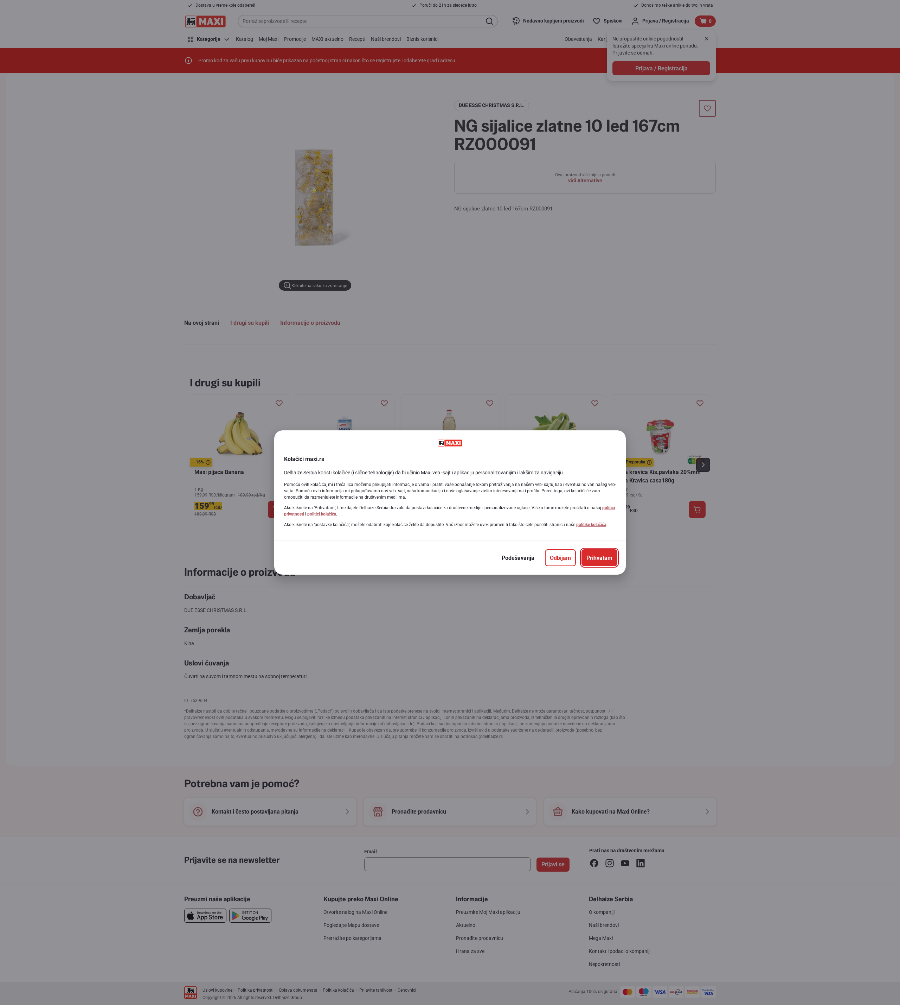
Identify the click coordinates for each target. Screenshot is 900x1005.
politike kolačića (591, 524)
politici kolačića (321, 514)
